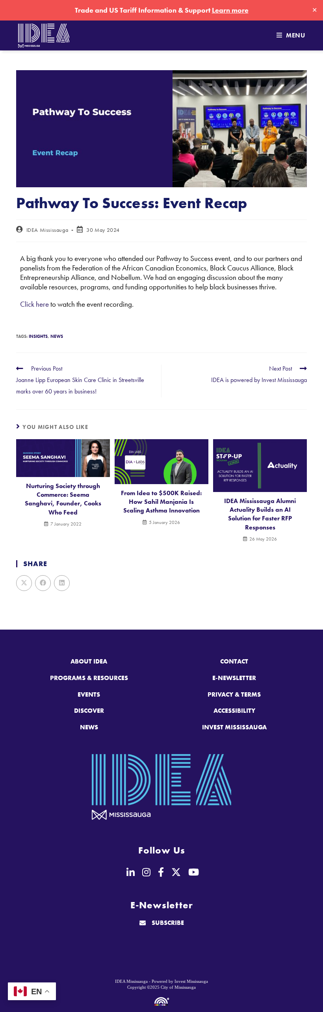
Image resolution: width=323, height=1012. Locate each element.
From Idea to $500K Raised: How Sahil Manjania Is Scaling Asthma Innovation (161, 502)
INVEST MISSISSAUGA (234, 727)
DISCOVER (89, 710)
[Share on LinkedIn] (62, 583)
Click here (34, 304)
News (56, 336)
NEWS (89, 727)
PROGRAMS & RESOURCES (89, 678)
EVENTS (89, 694)
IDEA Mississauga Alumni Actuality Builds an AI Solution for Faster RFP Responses (260, 514)
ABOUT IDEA (89, 661)
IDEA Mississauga (47, 229)
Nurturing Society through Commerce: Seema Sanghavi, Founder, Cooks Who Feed (63, 499)
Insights (38, 336)
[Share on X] (24, 583)
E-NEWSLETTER (234, 678)
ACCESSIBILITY (234, 710)
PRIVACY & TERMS (234, 694)
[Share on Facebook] (43, 583)
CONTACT (234, 661)
